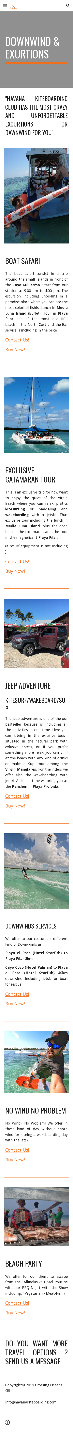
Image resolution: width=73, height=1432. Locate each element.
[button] (5, 5)
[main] (36, 49)
